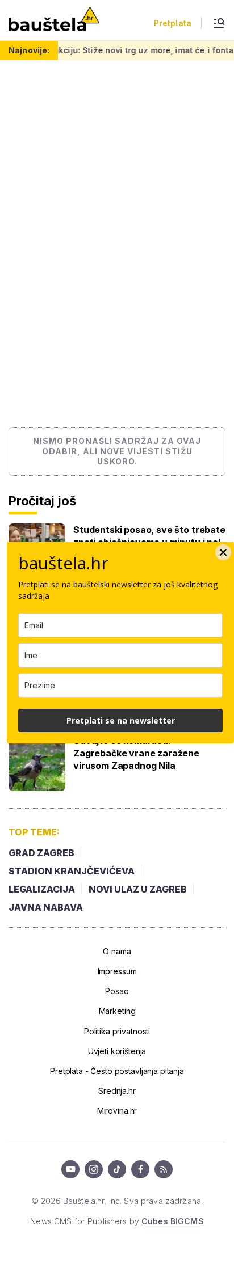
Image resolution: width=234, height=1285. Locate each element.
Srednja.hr (117, 1091)
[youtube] (70, 1169)
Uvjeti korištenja (117, 1051)
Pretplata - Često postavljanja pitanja (117, 1071)
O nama (117, 951)
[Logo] (54, 20)
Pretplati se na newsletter (120, 720)
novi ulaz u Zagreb (138, 889)
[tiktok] (117, 1169)
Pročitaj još (42, 500)
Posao (116, 991)
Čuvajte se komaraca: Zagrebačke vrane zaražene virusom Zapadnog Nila (136, 753)
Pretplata (172, 23)
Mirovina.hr (117, 1110)
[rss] (163, 1169)
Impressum (117, 971)
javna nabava (46, 907)
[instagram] (94, 1169)
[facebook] (140, 1169)
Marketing (117, 1011)
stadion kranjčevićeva (72, 871)
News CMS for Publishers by (116, 1221)
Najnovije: (29, 50)
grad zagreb (41, 853)
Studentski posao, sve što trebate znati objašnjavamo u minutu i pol (149, 536)
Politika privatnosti (117, 1031)
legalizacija (42, 889)
